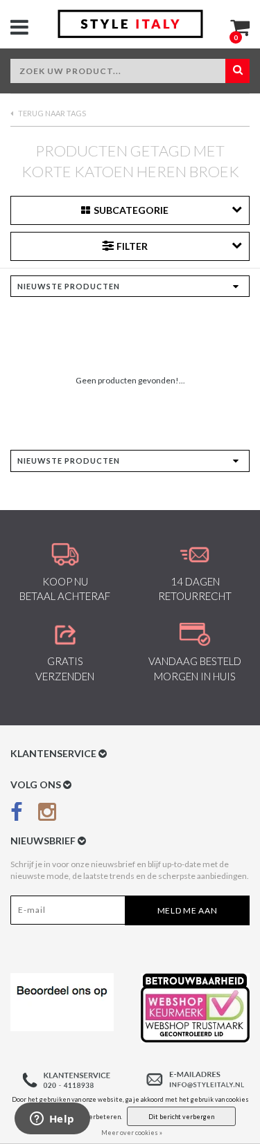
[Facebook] (16, 814)
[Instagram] (47, 814)
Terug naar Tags (51, 113)
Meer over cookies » (131, 1132)
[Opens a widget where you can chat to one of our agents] (52, 1119)
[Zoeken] (237, 71)
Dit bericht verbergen (181, 1116)
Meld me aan (187, 910)
